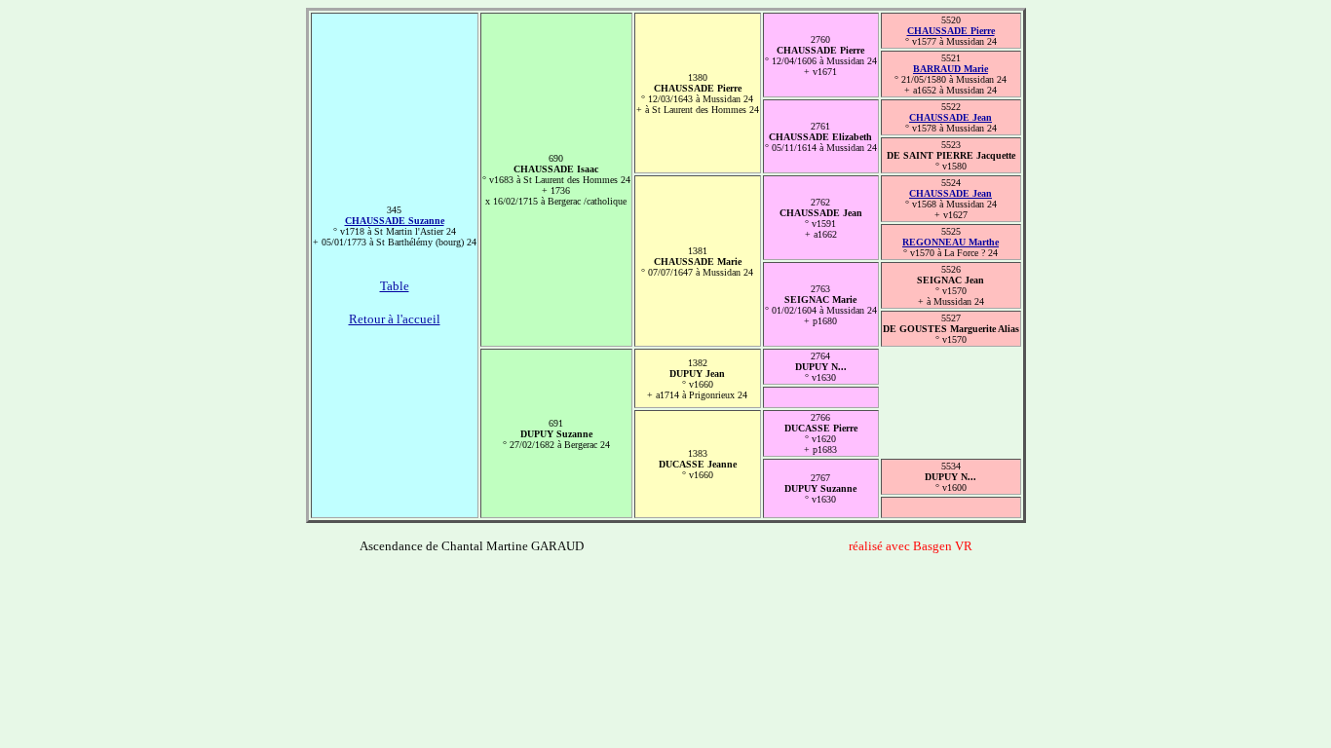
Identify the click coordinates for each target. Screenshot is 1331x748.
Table (394, 286)
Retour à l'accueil (394, 319)
